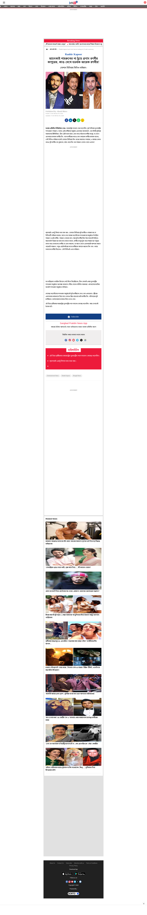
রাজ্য (19, 6)
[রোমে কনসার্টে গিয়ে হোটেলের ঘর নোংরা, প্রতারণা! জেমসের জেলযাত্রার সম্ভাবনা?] (73, 581)
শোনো (5, 6)
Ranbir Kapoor (66, 376)
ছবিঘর (69, 6)
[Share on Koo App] (82, 121)
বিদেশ (30, 6)
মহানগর (12, 6)
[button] (66, 120)
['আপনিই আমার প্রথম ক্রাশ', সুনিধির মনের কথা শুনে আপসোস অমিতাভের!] (73, 683)
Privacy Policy (73, 866)
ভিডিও (75, 6)
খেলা (36, 6)
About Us (52, 863)
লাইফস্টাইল (61, 6)
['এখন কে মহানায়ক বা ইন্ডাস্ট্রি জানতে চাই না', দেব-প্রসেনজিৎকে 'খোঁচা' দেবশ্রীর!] (73, 733)
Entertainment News (53, 376)
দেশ (24, 6)
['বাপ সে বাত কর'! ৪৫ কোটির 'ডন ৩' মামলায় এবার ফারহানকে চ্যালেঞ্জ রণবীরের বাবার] (73, 707)
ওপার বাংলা (51, 6)
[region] (73, 23)
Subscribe (69, 863)
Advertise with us (79, 863)
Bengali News (77, 376)
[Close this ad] (143, 903)
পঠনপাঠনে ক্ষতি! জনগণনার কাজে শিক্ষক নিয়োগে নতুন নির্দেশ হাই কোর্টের (72, 44)
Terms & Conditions (91, 863)
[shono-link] (145, 3)
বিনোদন (43, 6)
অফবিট (103, 6)
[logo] (73, 3)
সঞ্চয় (90, 6)
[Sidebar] (4, 3)
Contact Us (60, 863)
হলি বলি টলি (53, 49)
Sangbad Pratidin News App (73, 323)
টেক (96, 6)
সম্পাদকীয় (83, 6)
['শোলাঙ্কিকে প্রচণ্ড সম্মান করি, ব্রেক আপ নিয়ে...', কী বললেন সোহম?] (73, 557)
